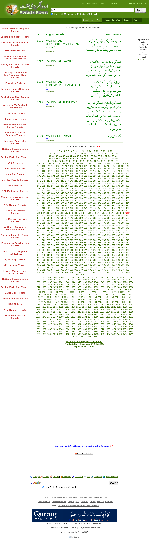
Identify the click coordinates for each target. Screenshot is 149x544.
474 (99, 208)
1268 (90, 314)
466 (62, 208)
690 (81, 235)
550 (81, 218)
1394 (131, 332)
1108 (50, 292)
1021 (38, 280)
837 (113, 253)
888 (71, 260)
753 (95, 243)
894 (99, 260)
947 (67, 267)
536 (109, 215)
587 (67, 223)
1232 (78, 309)
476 (109, 208)
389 (76, 198)
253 (95, 181)
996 (108, 272)
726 (62, 240)
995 (103, 272)
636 (109, 228)
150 (81, 168)
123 (48, 166)
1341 (119, 324)
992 (89, 272)
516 (108, 213)
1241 (131, 309)
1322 (107, 322)
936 (109, 265)
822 (43, 253)
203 (48, 176)
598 (118, 223)
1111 (67, 292)
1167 (94, 299)
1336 (90, 324)
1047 (90, 282)
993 (94, 272)
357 (113, 193)
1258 (131, 312)
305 (58, 188)
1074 (49, 287)
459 (123, 206)
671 (85, 233)
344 (53, 193)
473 (95, 208)
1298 (67, 319)
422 (43, 203)
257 (113, 181)
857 (113, 255)
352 (90, 193)
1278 (49, 317)
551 (85, 218)
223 (48, 178)
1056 (43, 285)
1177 (55, 302)
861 (39, 257)
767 (67, 245)
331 (85, 191)
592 (90, 223)
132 (90, 166)
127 (67, 166)
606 (62, 225)
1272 (113, 314)
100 (116, 161)
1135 (106, 295)
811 (85, 250)
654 (99, 230)
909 (76, 262)
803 (48, 250)
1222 (119, 307)
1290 (119, 317)
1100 (102, 290)
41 (50, 156)
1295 (49, 319)
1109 (55, 292)
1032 (102, 280)
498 (118, 210)
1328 (43, 324)
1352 (84, 327)
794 (99, 248)
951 (85, 267)
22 (53, 154)
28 (74, 154)
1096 (78, 290)
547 (67, 218)
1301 (84, 319)
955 (104, 267)
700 (127, 235)
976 (109, 270)
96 (102, 161)
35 (99, 154)
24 (60, 154)
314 (99, 188)
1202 (100, 304)
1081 (90, 287)
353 (95, 193)
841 (39, 255)
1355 (102, 327)
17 (101, 151)
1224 (131, 307)
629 (76, 228)
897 (113, 260)
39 (113, 154)
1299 (73, 319)
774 (99, 245)
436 (109, 203)
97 (105, 161)
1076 (61, 287)
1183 (89, 302)
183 (48, 173)
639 (123, 228)
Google (36, 477)
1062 (78, 285)
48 (74, 156)
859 (123, 255)
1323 (113, 322)
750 (81, 243)
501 (38, 213)
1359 (125, 327)
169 (76, 171)
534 (99, 215)
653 (95, 230)
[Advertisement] (74, 463)
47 (71, 156)
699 (123, 235)
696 (109, 235)
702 (44, 238)
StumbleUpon (112, 477)
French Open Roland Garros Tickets (15, 126)
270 (81, 183)
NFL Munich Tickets (15, 205)
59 (113, 156)
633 (95, 228)
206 (62, 176)
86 (67, 161)
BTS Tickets (15, 185)
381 (39, 198)
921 (39, 265)
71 (85, 159)
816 (109, 250)
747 (67, 243)
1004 (38, 277)
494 (99, 210)
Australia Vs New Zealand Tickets (15, 98)
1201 (95, 304)
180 (127, 171)
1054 (131, 282)
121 (39, 166)
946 (62, 267)
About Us (131, 3)
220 (127, 176)
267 (67, 183)
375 (104, 196)
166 (62, 171)
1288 (107, 317)
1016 (107, 277)
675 (104, 233)
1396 (43, 334)
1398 (55, 334)
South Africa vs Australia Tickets (15, 43)
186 (62, 173)
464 (53, 208)
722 (43, 240)
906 (62, 262)
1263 (61, 314)
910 (81, 262)
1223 (125, 307)
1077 (67, 287)
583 (48, 223)
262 (43, 183)
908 (71, 262)
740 (127, 240)
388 (71, 198)
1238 (113, 309)
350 (81, 193)
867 (67, 257)
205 (58, 176)
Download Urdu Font (59, 502)
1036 (125, 280)
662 (43, 233)
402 (44, 201)
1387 (90, 332)
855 (104, 255)
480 (127, 208)
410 (81, 201)
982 (43, 272)
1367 (73, 329)
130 (81, 166)
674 (99, 233)
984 (52, 272)
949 (76, 267)
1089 (38, 290)
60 (116, 156)
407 (67, 201)
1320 (96, 322)
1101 (107, 290)
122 (43, 166)
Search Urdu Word (112, 20)
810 (81, 250)
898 (118, 260)
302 (44, 188)
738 (118, 240)
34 (95, 154)
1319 (90, 322)
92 (88, 161)
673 (95, 233)
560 (127, 218)
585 (57, 223)
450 (81, 206)
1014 (96, 277)
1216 (84, 307)
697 (113, 235)
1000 (127, 272)
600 (127, 223)
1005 (43, 277)
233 (95, 178)
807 (67, 250)
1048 (96, 282)
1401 (73, 334)
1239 (119, 309)
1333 (73, 324)
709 (76, 238)
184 (53, 173)
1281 (67, 317)
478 (118, 208)
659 (123, 230)
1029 (84, 280)
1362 (43, 329)
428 (71, 203)
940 (127, 265)
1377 (131, 329)
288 (71, 186)
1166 (89, 299)
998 (117, 272)
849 (76, 255)
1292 (131, 317)
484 (53, 210)
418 (118, 201)
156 (109, 168)
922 (43, 265)
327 (67, 191)
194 (99, 173)
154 (99, 168)
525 (57, 215)
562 (43, 220)
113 (95, 164)
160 (127, 168)
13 (87, 151)
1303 (96, 319)
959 (123, 267)
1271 (107, 314)
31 (85, 154)
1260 (43, 314)
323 (48, 191)
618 (118, 225)
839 (123, 253)
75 (99, 159)
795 (104, 248)
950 (81, 267)
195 (104, 173)
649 (76, 230)
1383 (67, 332)
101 (40, 164)
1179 (66, 302)
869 (76, 257)
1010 (73, 277)
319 (123, 188)
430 (81, 203)
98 (109, 161)
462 (43, 208)
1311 (43, 322)
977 (113, 270)
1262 (55, 314)
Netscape (98, 477)
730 (81, 240)
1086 (119, 287)
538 (118, 215)
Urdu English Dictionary (77, 523)
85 (63, 161)
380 (127, 196)
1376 (125, 329)
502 (43, 213)
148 (71, 168)
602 (44, 225)
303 (48, 188)
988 (71, 272)
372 (90, 196)
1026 (67, 280)
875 (104, 257)
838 (118, 253)
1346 (49, 327)
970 (81, 270)
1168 (100, 299)
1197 (72, 304)
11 (80, 151)
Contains (83, 14)
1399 (61, 334)
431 (85, 203)
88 (74, 161)
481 (39, 210)
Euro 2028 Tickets (15, 168)
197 (113, 173)
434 (99, 203)
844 (53, 255)
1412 (71, 337)
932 (90, 265)
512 (89, 213)
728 (71, 240)
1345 (43, 327)
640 (127, 228)
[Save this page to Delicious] (73, 477)
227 (67, 178)
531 (85, 215)
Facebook (66, 477)
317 (113, 188)
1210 (49, 307)
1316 (72, 322)
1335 (84, 324)
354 (99, 193)
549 (76, 218)
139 (123, 166)
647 (67, 230)
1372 (102, 329)
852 (90, 255)
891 (85, 260)
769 (76, 245)
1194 (55, 304)
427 (67, 203)
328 (71, 191)
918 (118, 262)
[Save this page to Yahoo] (41, 477)
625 (57, 228)
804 (53, 250)
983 (47, 272)
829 (76, 253)
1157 (38, 299)
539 (123, 215)
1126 (55, 295)
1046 (84, 282)
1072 (38, 287)
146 (62, 168)
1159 (49, 299)
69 (78, 159)
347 (67, 193)
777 (113, 245)
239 (123, 178)
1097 (84, 290)
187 (67, 173)
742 (43, 243)
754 (99, 243)
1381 (55, 332)
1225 (38, 309)
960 (127, 267)
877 (113, 257)
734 (99, 240)
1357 (113, 327)
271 (85, 183)
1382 (61, 332)
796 (109, 248)
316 (109, 188)
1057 (49, 285)
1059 (61, 285)
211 (85, 176)
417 (113, 201)
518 (117, 213)
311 (85, 188)
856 (109, 255)
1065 (96, 285)
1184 (94, 302)
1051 (113, 282)
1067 (107, 285)
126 (62, 166)
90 (81, 161)
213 (95, 176)
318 (118, 188)
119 (122, 164)
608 (71, 225)
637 (113, 228)
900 (127, 260)
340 (127, 191)
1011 (78, 277)
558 (118, 218)
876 (109, 257)
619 (123, 225)
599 (123, 223)
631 (85, 228)
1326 (131, 322)
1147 (77, 297)
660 (127, 230)
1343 (131, 324)
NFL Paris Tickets (15, 51)
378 (118, 196)
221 (39, 178)
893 (95, 260)
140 (127, 166)
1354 (96, 327)
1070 (125, 285)
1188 (117, 302)
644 (53, 230)
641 (39, 230)
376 (109, 196)
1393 (125, 332)
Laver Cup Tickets (15, 174)
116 (108, 164)
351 (85, 193)
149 (76, 168)
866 (62, 257)
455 (104, 206)
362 (43, 196)
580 (127, 220)
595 (104, 223)
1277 (43, 317)
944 (53, 267)
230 (81, 178)
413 (95, 201)
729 (76, 240)
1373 (107, 329)
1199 (83, 304)
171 (85, 171)
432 (90, 203)
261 (39, 183)
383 (48, 198)
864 (53, 257)
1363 (49, 329)
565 (57, 220)
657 (113, 230)
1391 (113, 332)
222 (43, 178)
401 (39, 201)
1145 (66, 297)
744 (53, 243)
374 (99, 196)
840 (127, 253)
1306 (113, 319)
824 (53, 253)
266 (62, 183)
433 (95, 203)
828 (71, 253)
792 (90, 248)
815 (104, 250)
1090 (43, 290)
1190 (128, 302)
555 (104, 218)
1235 (96, 309)
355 (104, 193)
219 (123, 176)
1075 (55, 287)
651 (85, 230)
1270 (102, 314)
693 (95, 235)
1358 (119, 327)
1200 (89, 304)
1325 (125, 322)
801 (39, 250)
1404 (90, 334)
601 (39, 225)
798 (118, 248)
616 (109, 225)
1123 (38, 295)
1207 (129, 304)
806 (62, 250)
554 (99, 218)
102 (44, 164)
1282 (73, 317)
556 (109, 218)
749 (76, 243)
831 (85, 253)
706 (62, 238)
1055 (38, 285)
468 (71, 208)
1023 (49, 280)
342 (43, 193)
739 (123, 240)
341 (39, 193)
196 (109, 173)
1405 (96, 334)
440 (127, 203)
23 (57, 154)
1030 (90, 280)
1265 (73, 314)
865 (57, 257)
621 (39, 228)
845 (57, 255)
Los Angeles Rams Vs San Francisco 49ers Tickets (15, 75)
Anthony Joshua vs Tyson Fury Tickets (15, 57)
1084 (107, 287)
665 (57, 233)
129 (76, 166)
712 (90, 238)
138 (118, 166)
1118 (105, 292)
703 (48, 238)
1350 (73, 327)
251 (85, 181)
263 (48, 183)
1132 (89, 295)
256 (109, 181)
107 (68, 164)
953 (95, 267)
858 (118, 255)
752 (90, 243)
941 (39, 267)
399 (123, 198)
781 (39, 248)
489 (76, 210)
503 (47, 213)
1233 (84, 309)
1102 (113, 290)
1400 (67, 334)
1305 (107, 319)
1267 (84, 314)
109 (77, 164)
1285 (90, 317)
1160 (55, 299)
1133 (94, 295)
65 (64, 159)
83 (56, 161)
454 (99, 206)
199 (123, 173)
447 (67, 206)
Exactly (94, 14)
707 (67, 238)
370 (81, 196)
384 (53, 198)
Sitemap (93, 502)
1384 (73, 332)
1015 (102, 277)
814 (99, 250)
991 (85, 272)
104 (54, 164)
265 (57, 183)
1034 (113, 280)
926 (62, 265)
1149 (89, 297)
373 (95, 196)
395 (104, 198)
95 (98, 161)
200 (127, 173)
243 (48, 181)
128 (71, 166)
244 (53, 181)
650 (81, 230)
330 (81, 191)
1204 (112, 304)
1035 (119, 280)
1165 (83, 299)
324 (53, 191)
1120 (116, 292)
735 (104, 240)
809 (76, 250)
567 (67, 220)
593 (95, 223)
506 (61, 213)
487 (67, 210)
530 (81, 215)
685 (57, 235)
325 (57, 191)
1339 (107, 324)
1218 (96, 307)
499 (123, 210)
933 (95, 265)
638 (118, 228)
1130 (77, 295)
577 (113, 220)
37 (106, 154)
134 (99, 166)
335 (104, 191)
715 (104, 238)
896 (109, 260)
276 (109, 183)
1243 (43, 312)
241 (39, 181)
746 (62, 243)
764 (53, 245)
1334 (78, 324)
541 (39, 218)
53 (92, 156)
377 (113, 196)
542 (43, 218)
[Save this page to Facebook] (60, 477)
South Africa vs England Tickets (15, 30)
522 (43, 215)
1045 (78, 282)
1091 (49, 290)
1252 (96, 312)
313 (95, 188)
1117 (100, 292)
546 (62, 218)
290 (81, 186)
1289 (113, 317)
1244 (49, 312)
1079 (78, 287)
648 (71, 230)
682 (43, 235)
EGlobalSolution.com (91, 528)
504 (52, 213)
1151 (100, 297)
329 (76, 191)
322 (43, 191)
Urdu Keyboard (92, 3)
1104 (124, 290)
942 (43, 267)
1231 (73, 309)
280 (127, 183)
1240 (125, 309)
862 (43, 257)
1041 (55, 282)
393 (95, 198)
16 (97, 151)
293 (95, 186)
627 (67, 228)
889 (76, 260)
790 (81, 248)
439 (123, 203)
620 (127, 225)
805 (58, 250)
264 (53, 183)
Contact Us (141, 3)
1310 (38, 322)
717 (113, 238)
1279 (55, 317)
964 (53, 270)
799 (123, 248)
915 (104, 262)
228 (71, 178)
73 (92, 159)
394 (99, 198)
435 (104, 203)
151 (85, 168)
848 (71, 255)
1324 (119, 322)
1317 (78, 322)
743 (48, 243)
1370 (90, 329)
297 (113, 186)
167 (67, 171)
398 (118, 198)
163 (48, 171)
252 (90, 181)
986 (61, 272)
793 (95, 248)
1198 (77, 304)
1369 (84, 329)
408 (71, 201)
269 (76, 183)
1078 (73, 287)
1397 (49, 334)
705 (58, 238)
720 (127, 238)
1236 (102, 309)
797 (113, 248)
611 (85, 225)
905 (58, 262)
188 (71, 173)
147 (67, 168)
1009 (67, 277)
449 (76, 206)
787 (67, 248)
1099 (96, 290)
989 (75, 272)
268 (71, 183)
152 (90, 168)
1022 (43, 280)
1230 (67, 309)
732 (90, 240)
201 (39, 176)
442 (43, 206)
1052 (119, 282)
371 (85, 196)
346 (62, 193)
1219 (102, 307)
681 (39, 235)
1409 (119, 334)
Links (77, 502)
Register (114, 3)
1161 (60, 299)
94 (95, 161)
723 (48, 240)
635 (104, 228)
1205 (118, 304)
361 (39, 196)
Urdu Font (104, 3)
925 (57, 265)
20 (111, 151)
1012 (84, 277)
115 (104, 164)
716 (109, 238)
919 (123, 262)
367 (67, 196)
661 (39, 233)
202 (44, 176)
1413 (77, 337)
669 (76, 233)
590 (81, 223)
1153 (111, 297)
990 (80, 272)
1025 (61, 280)
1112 (72, 292)
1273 (119, 314)
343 (48, 193)
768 (71, 245)
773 (95, 245)
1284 (84, 317)
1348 (61, 327)
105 (58, 164)
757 (113, 243)
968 (71, 270)
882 (43, 260)
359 (123, 193)
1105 (130, 290)
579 (123, 220)
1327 (38, 324)
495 (104, 210)
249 (76, 181)
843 (48, 255)
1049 (102, 282)
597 (113, 223)
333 (95, 191)
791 (85, 248)
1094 (67, 290)
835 (104, 253)
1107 (44, 292)
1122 (128, 292)
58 (109, 156)
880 (127, 257)
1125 (49, 295)
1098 (90, 290)
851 (85, 255)
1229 (61, 309)
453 (95, 206)
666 (62, 233)
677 (113, 233)
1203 (106, 304)
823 (48, 253)
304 (53, 188)
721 (39, 240)
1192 (43, 304)
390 (81, 198)
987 (66, 272)
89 (77, 161)
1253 (102, 312)
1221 (113, 307)
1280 (61, 317)
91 (84, 161)
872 (90, 257)
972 (90, 270)
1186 (106, 302)
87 (70, 161)
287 (67, 186)
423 (48, 203)
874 (99, 257)
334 (99, 191)
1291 (125, 317)
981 (38, 272)
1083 (102, 287)
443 (48, 206)
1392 (119, 332)
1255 (113, 312)
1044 (73, 282)
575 (104, 220)
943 (48, 267)
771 (85, 245)
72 (88, 159)
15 (94, 151)
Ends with (71, 14)
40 (116, 154)
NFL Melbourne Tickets (15, 191)
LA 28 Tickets (15, 163)
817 (113, 250)
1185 (100, 302)
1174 (38, 302)
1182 (83, 302)
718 (118, 238)
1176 (49, 302)
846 (62, 255)
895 (104, 260)
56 (102, 156)
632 (90, 228)
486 (62, 210)
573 (95, 220)
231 (85, 178)
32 (88, 154)
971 (85, 270)
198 (118, 173)
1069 (119, 285)
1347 (55, 327)
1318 (84, 322)
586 (62, 223)
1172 (123, 299)
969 (76, 270)
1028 (78, 280)
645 (57, 230)
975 (104, 270)
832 (90, 253)
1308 (125, 319)
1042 (61, 282)
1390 (107, 332)
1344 (38, 327)
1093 (61, 290)
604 (53, 225)
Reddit (56, 477)
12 (83, 151)
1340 (113, 324)
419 (123, 201)
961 (39, 270)
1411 (131, 334)
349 (76, 193)
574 (99, 220)
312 (90, 188)
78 (109, 159)
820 (127, 250)
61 (50, 159)
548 (71, 218)
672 (90, 233)
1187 (111, 302)
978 (118, 270)
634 (99, 228)
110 (81, 164)
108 (72, 164)
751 (85, 243)
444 (53, 206)
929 (76, 265)
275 (104, 183)
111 (86, 164)
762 (43, 245)
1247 (67, 312)
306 (62, 188)
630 (81, 228)
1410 (125, 334)
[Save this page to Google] (31, 477)
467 (67, 208)
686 (62, 235)
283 (48, 186)
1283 (78, 317)
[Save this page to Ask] (85, 477)
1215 (78, 307)
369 (76, 196)
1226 (43, 309)
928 (71, 265)
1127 (60, 295)
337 (113, 191)
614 (99, 225)
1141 (43, 297)
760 (127, 243)
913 (95, 262)
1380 (49, 332)
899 (123, 260)
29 (78, 154)
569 (76, 220)
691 (85, 235)
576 (109, 220)
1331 (61, 324)
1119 (111, 292)
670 (81, 233)
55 (99, 156)
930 (81, 265)
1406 (102, 334)
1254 (107, 312)
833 (95, 253)
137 (113, 166)
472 (90, 208)
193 (95, 173)
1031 (96, 280)
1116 (94, 292)
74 (95, 159)
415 (104, 201)
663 (48, 233)
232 (90, 178)
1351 (78, 327)
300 (127, 186)
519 (122, 213)
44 (60, 156)
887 (67, 260)
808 (71, 250)
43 (57, 156)
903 (48, 262)
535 (104, 215)
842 (43, 255)
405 (58, 201)
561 (39, 220)
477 (113, 208)
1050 (107, 282)
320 (127, 188)
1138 (123, 295)
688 (71, 235)
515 (103, 213)
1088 (131, 287)
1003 (89, 275)
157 (113, 168)
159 (123, 168)
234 (99, 178)
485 (57, 210)
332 (90, 191)
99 (112, 161)
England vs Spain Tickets (15, 37)
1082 (96, 287)
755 (104, 243)
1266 (78, 314)
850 (81, 255)
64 (60, 159)
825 (57, 253)
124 (53, 166)
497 (113, 210)
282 (43, 186)
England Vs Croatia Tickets (15, 142)
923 (48, 265)
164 (53, 171)
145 (57, 168)
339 (123, 191)
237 (113, 178)
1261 (49, 314)
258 (118, 181)
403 (48, 201)
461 (39, 208)
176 (109, 171)
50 (81, 156)
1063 (84, 285)
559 (123, 218)
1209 (43, 307)
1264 (67, 314)
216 (109, 176)
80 (116, 159)
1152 (106, 297)
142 (43, 168)
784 (53, 248)
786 (62, 248)
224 (53, 178)
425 (57, 203)
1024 (55, 280)
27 (71, 154)
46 (67, 156)
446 (62, 206)
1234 (90, 309)
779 (123, 245)
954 (99, 267)
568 (71, 220)
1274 (125, 314)
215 (104, 176)
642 (43, 230)
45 (64, 156)
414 (99, 201)
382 (43, 198)
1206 (124, 304)
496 (109, 210)
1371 (96, 329)
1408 (113, 334)
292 (90, 186)
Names (137, 20)
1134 (100, 295)
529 (76, 215)
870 (81, 257)
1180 (72, 302)
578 (118, 220)
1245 (55, 312)
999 (122, 272)
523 (48, 215)
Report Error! (50, 51)
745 (57, 243)
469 (76, 208)
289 (76, 186)
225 (57, 178)
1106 (38, 292)
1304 (102, 319)
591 (85, 223)
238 (118, 178)
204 (53, 176)
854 (99, 255)
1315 (67, 322)
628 (71, 228)
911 (85, 262)
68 (74, 159)
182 (43, 173)
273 (95, 183)
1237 (107, 309)
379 (123, 196)
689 (76, 235)
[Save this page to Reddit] (51, 477)
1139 (128, 295)
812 (90, 250)
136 (109, 166)
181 (39, 173)
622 (43, 228)
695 (104, 235)
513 (94, 213)
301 (39, 188)
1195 (60, 304)
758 (118, 243)
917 (113, 262)
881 (39, 260)
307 (67, 188)
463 (48, 208)
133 (95, 166)
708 (71, 238)
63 (57, 159)
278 (118, 183)
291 (85, 186)
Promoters (84, 502)
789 (76, 248)
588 (71, 223)
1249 (78, 312)
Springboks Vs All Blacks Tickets (15, 65)
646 (62, 230)
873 (95, 257)
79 (113, 159)
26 (67, 154)
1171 (117, 299)
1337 (96, 324)
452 (90, 206)
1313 (55, 322)
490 (81, 210)
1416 (95, 337)
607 (67, 225)
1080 (84, 287)
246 (62, 181)
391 (85, 198)
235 (104, 178)
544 (53, 218)
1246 (61, 312)
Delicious (79, 477)
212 (90, 176)
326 (62, 191)
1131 (83, 295)
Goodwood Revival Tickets (15, 212)
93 (91, 161)
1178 (60, 302)
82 (53, 161)
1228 (55, 309)
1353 (90, 327)
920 (127, 262)
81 (49, 161)
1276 (38, 317)
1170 (111, 299)
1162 (66, 299)
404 (53, 201)
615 (104, 225)
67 (71, 159)
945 (57, 267)
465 (57, 208)
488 (71, 210)
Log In (122, 3)
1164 (77, 299)
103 (49, 164)
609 (76, 225)
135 (104, 166)
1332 (67, 324)
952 (90, 267)
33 (92, 154)
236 (109, 178)
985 (57, 272)
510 (80, 213)
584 (53, 223)
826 (62, 253)
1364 (55, 329)
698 (118, 235)
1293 (38, 319)
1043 (67, 282)
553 (95, 218)
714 (99, 238)
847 (67, 255)
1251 (90, 312)
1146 (72, 297)
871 (85, 257)
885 (57, 260)
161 (39, 171)
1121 (122, 292)
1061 (73, 285)
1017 (113, 277)
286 (62, 186)
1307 (119, 319)
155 (104, 168)
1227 (49, 309)
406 (62, 201)
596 (109, 223)
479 (123, 208)
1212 (61, 307)
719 (123, 238)
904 (53, 262)
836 (109, 253)
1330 (55, 324)
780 (127, 245)
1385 (78, 332)
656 (109, 230)
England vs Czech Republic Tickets (15, 134)
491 (85, 210)
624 (53, 228)
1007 (55, 277)
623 (48, 228)
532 (90, 215)
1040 (49, 282)
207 (67, 176)
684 (53, 235)
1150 (94, 297)
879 (123, 257)
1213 (67, 307)
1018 (119, 277)
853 (95, 255)
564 (53, 220)
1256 (119, 312)
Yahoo (46, 477)
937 (113, 265)
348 (71, 193)
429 (76, 203)
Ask (88, 477)
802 (44, 250)
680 (127, 233)
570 (81, 220)
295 (104, 186)
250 (81, 181)
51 (85, 156)
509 (75, 213)
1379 (43, 332)
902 (44, 262)
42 (53, 156)
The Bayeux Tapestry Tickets (15, 220)
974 (99, 270)
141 (39, 168)
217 (113, 176)
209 (76, 176)
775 (104, 245)
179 (123, 171)
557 (113, 218)
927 (67, 265)
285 (57, 186)
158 (118, 168)
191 (85, 173)
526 (62, 215)
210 (81, 176)
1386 (84, 332)
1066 (102, 285)
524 (53, 215)
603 (48, 225)
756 (109, 243)
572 (90, 220)
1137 (117, 295)
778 (118, 245)
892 (90, 260)
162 (43, 171)
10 (76, 151)
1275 (131, 314)
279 (123, 183)
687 (67, 235)
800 (127, 248)
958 (118, 267)
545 (57, 218)
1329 (49, 324)
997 (113, 272)
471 (85, 208)
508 (71, 213)
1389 (102, 332)
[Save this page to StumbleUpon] (104, 477)
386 (62, 198)
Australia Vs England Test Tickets (15, 106)
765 (57, 245)
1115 (89, 292)
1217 (90, 307)
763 (48, 245)
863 (48, 257)
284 (53, 186)
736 (109, 240)
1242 (38, 312)
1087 (125, 287)
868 (71, 257)
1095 (73, 290)
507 (66, 213)
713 (95, 238)
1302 (90, 319)
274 (99, 183)
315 (104, 188)
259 (123, 181)
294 (99, 186)
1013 (90, 277)
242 (43, 181)
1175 (43, 302)
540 (127, 215)
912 (90, 262)
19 (108, 151)
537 (113, 215)
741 (39, 243)
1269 (96, 314)
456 (109, 206)
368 (71, 196)
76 (102, 159)
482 (43, 210)
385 (57, 198)
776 (109, 245)
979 (123, 270)
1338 (102, 324)
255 (104, 181)
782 (43, 248)
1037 (131, 280)
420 (127, 201)
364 (53, 196)
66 (67, 159)
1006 (49, 277)
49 (78, 156)
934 (99, 265)
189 (76, 173)
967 (67, 270)
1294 (43, 319)
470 (81, 208)
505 (57, 213)
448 (71, 206)
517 (113, 213)
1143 (55, 297)
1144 (60, 297)
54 (95, 156)
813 (95, 250)
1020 (131, 277)
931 (85, 265)
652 (90, 230)
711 (85, 238)
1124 (43, 295)
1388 (96, 332)
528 (71, 215)
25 (64, 154)
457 (113, 206)
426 (62, 203)
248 (71, 181)
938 (118, 265)
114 (99, 164)
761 (39, 245)
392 (90, 198)
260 (127, 181)
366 (62, 196)
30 (81, 154)
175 (104, 171)
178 (118, 171)
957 (113, 267)
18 (104, 151)
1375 (119, 329)
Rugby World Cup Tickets (15, 157)
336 (109, 191)
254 (99, 181)
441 (39, 206)
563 (48, 220)
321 (39, 191)
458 (118, 206)
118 (117, 164)
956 (109, 267)
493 (95, 210)
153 (95, 168)
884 (53, 260)
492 (90, 210)
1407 (107, 334)
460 (127, 206)
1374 (113, 329)
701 (39, 238)
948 (71, 267)
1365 (61, 329)
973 (95, 270)
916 (109, 262)
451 (85, 206)
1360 (131, 327)
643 (48, 230)
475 (104, 208)
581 (39, 223)
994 (99, 272)
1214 (72, 307)
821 (39, 253)
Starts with (58, 14)
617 (113, 225)
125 (57, 166)
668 (71, 233)
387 (67, 198)
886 (62, 260)
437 (113, 203)
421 (39, 203)
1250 (84, 312)
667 (67, 233)
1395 (38, 334)
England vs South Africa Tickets (15, 90)
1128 (66, 295)
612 (90, 225)
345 (57, 193)
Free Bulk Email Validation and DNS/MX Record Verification (78, 506)
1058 (55, 285)
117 (113, 164)
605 (58, 225)
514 (99, 213)
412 (90, 201)
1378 (38, 332)
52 (88, 156)
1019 (125, 277)
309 (76, 188)
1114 (83, 292)
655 (104, 230)
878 (118, 257)
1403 (84, 334)
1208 (38, 307)
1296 (55, 319)
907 (67, 262)
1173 (128, 299)
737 (113, 240)
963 (48, 270)
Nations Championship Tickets (15, 150)
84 (60, 161)
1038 (38, 282)
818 (118, 250)
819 (123, 250)
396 (109, 198)
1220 (107, 307)
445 (57, 206)
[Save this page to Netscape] (92, 477)
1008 (61, 277)
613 (95, 225)
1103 (119, 290)
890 (81, 260)
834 (99, 253)
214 (99, 176)
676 (109, 233)
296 (109, 186)
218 (118, 176)
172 (90, 171)
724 (53, 240)
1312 (49, 322)
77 (106, 159)
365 (57, 196)
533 (95, 215)
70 (81, 159)
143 (48, 168)
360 (127, 193)
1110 (61, 292)
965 (57, 270)
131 (85, 166)
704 (53, 238)
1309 (131, 319)
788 (71, 248)
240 (127, 178)
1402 (78, 334)
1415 (89, 337)
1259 (38, 314)
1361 (38, 329)
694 (99, 235)
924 (53, 265)
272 (90, 183)
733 (95, 240)
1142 (49, 297)
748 (71, 243)
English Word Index (85, 497)
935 (104, 265)
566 (62, 220)
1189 (123, 302)
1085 (113, 287)
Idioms (127, 20)
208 (71, 176)
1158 (43, 299)
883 (48, 260)
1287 (102, 317)
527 (67, 215)
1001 (77, 275)
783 (48, 248)
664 (53, 233)
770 (81, 245)
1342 (125, 324)
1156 (128, 297)
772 (90, 245)
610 (81, 225)
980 (127, 270)
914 (99, 262)
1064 (90, 285)
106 (63, 164)
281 (39, 186)
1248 (73, 312)
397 (113, 198)
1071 (131, 285)
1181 (77, 302)
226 (62, 178)
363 (48, 196)
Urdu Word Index (44, 502)
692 (90, 235)
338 (118, 191)
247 (67, 181)
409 (76, 201)
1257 (125, 312)
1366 (67, 329)
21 (50, 154)
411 (85, 201)
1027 (73, 280)
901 (39, 262)
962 (43, 270)
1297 (61, 319)
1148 (83, 297)
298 (118, 186)
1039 (43, 282)
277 (113, 183)
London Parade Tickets (15, 180)
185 (57, 173)
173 (95, 171)
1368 (78, 329)
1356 (107, 327)
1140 (38, 297)
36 (102, 154)
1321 (102, 322)
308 (71, 188)
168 (71, 171)
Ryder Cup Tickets (15, 113)
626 (62, 228)
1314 (61, 322)
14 (90, 151)
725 (57, 240)
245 (57, 181)
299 (123, 186)
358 (118, 193)
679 (123, 233)
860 (127, 255)
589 (76, 223)
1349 (67, 327)
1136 (111, 295)
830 (81, 253)
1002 (83, 275)
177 (113, 171)
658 (118, 230)
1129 (72, 295)
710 (81, 238)
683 (48, 235)
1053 (125, 282)
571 (85, 220)
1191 (38, 304)
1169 (106, 299)
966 (62, 270)
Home (81, 3)
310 (81, 188)
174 (99, 171)
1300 (78, 319)
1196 (66, 304)
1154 (117, 297)
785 (57, 248)
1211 (55, 307)
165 (57, 171)
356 (109, 193)
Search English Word (92, 20)
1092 (55, 290)
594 (99, 223)
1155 (123, 297)
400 (127, 198)
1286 (96, 317)
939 (123, 265)
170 (81, 171)
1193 (49, 304)
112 (90, 164)
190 (81, 173)
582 (43, 223)
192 (90, 173)
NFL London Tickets (15, 119)
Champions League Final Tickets (15, 198)
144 (53, 168)
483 (48, 210)
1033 (107, 280)
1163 (72, 299)
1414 (83, 337)
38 (109, 154)
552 (90, 218)
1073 (43, 287)
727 (67, 240)
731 (85, 240)
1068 (113, 285)
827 (67, 253)
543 (48, 218)
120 (126, 164)
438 (118, 203)
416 (109, 201)
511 (85, 213)
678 (118, 233)
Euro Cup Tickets (15, 83)
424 (53, 203)
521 (39, 215)
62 (53, 159)
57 (106, 156)
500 (127, 210)
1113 (78, 292)
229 (76, 178)
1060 (67, 285)
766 (62, 245)
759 (123, 243)
